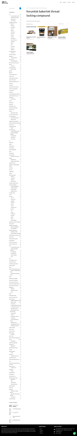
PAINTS (10, 267)
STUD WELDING (13, 382)
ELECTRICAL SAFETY (12, 116)
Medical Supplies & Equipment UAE (14, 235)
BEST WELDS (13, 379)
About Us (69, 2)
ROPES (10, 293)
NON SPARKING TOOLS (13, 260)
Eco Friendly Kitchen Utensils (13, 114)
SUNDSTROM (11, 344)
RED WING (12, 334)
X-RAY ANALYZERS (12, 398)
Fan (9, 140)
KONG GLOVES (13, 313)
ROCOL (12, 43)
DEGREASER (11, 97)
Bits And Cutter (11, 59)
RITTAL (12, 352)
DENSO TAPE (11, 102)
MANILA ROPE (11, 223)
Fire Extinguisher (11, 147)
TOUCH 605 (13, 46)
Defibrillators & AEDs (14, 231)
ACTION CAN (13, 199)
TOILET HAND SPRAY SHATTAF (14, 359)
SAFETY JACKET (13, 69)
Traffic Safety (11, 369)
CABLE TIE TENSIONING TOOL (14, 81)
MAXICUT (12, 314)
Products (64, 2)
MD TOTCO (13, 52)
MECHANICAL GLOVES (14, 316)
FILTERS (10, 144)
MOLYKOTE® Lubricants (13, 242)
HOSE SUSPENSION (14, 187)
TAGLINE (10, 349)
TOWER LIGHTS (13, 367)
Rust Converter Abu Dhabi (13, 297)
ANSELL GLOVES (13, 302)
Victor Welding (11, 374)
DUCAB (10, 111)
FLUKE (10, 151)
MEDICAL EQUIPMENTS (13, 230)
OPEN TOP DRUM (12, 265)
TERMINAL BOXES (12, 351)
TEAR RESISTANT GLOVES (15, 324)
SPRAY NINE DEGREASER (13, 342)
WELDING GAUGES (14, 384)
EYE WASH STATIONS (12, 126)
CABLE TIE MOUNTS (12, 79)
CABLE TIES (11, 83)
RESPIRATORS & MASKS (15, 17)
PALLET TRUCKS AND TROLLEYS (14, 269)
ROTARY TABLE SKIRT (12, 295)
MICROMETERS (11, 240)
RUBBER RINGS (13, 159)
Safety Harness (13, 19)
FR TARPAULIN (11, 153)
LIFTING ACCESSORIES (12, 184)
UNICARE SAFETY (12, 372)
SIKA (11, 44)
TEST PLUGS (11, 354)
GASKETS (10, 158)
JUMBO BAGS (11, 171)
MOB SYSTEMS (13, 181)
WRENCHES (11, 389)
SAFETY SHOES (11, 332)
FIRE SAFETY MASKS (14, 290)
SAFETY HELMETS (12, 327)
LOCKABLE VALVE (12, 192)
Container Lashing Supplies (13, 88)
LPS (11, 210)
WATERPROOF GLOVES (15, 325)
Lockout (10, 194)
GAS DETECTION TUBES (15, 156)
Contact (73, 2)
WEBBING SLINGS (14, 191)
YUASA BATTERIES (14, 57)
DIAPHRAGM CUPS (12, 106)
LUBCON (12, 36)
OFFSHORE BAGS (14, 228)
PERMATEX (13, 41)
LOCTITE (12, 35)
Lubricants (10, 196)
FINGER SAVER (11, 146)
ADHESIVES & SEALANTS (13, 22)
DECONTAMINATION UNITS (13, 95)
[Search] (20, 8)
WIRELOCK (13, 49)
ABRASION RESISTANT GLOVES (16, 300)
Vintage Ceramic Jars (12, 376)
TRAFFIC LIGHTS (11, 366)
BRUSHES (10, 72)
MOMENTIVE (13, 38)
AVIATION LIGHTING (12, 54)
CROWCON (11, 92)
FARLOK (12, 30)
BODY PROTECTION (12, 67)
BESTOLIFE (12, 202)
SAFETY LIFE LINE (12, 331)
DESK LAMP (11, 104)
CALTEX (12, 204)
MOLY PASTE (13, 213)
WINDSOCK (11, 387)
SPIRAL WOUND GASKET (15, 161)
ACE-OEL (12, 197)
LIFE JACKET (13, 178)
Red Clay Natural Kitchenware (13, 285)
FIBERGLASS (11, 142)
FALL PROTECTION (12, 129)
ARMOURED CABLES (14, 112)
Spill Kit (10, 339)
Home (61, 2)
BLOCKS (10, 64)
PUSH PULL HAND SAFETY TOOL (14, 283)
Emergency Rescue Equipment (13, 121)
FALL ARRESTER (13, 135)
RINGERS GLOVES (14, 322)
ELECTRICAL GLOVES (14, 308)
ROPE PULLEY (13, 137)
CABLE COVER (11, 76)
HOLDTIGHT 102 (13, 207)
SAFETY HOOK (11, 329)
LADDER (10, 173)
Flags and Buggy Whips (12, 149)
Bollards (12, 370)
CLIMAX (12, 28)
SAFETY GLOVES (11, 299)
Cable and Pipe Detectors (13, 74)
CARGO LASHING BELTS (15, 186)
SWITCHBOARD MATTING (13, 347)
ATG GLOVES (13, 303)
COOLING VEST (11, 90)
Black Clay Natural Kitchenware (14, 62)
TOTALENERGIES (13, 220)
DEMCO (10, 100)
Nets (10, 258)
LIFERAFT (12, 179)
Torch (10, 361)
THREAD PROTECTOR (12, 357)
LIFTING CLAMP (13, 189)
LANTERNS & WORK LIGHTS (13, 183)
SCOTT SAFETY (13, 20)
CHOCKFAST (13, 27)
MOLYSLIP (12, 215)
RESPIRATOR (11, 287)
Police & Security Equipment (13, 280)
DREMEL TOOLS (11, 109)
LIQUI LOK (12, 33)
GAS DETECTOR (13, 253)
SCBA (12, 256)
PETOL (10, 276)
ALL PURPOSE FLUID (12, 51)
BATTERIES (11, 56)
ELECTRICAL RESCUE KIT (15, 117)
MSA (10, 245)
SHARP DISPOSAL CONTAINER (16, 233)
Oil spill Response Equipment (13, 263)
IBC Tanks (10, 169)
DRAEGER (12, 288)
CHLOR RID (11, 85)
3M (9, 14)
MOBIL (12, 212)
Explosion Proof (11, 124)
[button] (74, 433)
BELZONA (12, 25)
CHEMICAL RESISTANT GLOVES (16, 305)
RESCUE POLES (13, 119)
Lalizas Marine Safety (12, 175)
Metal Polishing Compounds (13, 238)
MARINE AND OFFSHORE (13, 225)
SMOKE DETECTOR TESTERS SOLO (14, 337)
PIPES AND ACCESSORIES (13, 278)
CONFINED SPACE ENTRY (15, 131)
